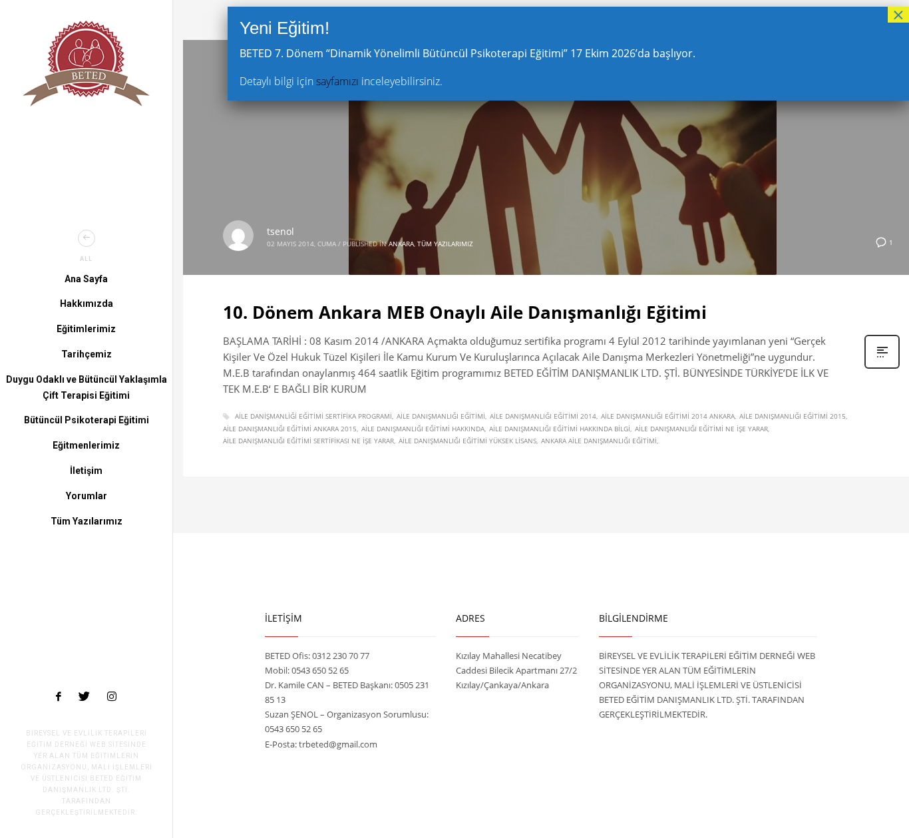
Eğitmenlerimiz (86, 445)
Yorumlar (86, 496)
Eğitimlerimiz (86, 328)
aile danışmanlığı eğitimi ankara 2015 (290, 428)
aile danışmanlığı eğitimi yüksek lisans (467, 440)
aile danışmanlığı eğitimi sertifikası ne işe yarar (308, 440)
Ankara (401, 243)
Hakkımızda (86, 303)
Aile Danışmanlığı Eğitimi (441, 416)
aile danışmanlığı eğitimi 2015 (792, 416)
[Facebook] (58, 696)
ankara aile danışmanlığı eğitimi (599, 440)
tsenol (280, 231)
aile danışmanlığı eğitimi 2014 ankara (668, 416)
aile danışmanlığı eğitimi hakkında (422, 428)
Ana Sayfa (86, 279)
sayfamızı (337, 81)
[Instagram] (111, 696)
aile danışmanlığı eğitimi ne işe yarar (701, 428)
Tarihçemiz (86, 354)
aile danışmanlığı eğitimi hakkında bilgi (559, 428)
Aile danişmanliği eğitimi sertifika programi (313, 416)
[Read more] (882, 367)
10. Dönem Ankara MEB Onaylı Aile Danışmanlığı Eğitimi (465, 312)
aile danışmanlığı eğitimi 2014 (543, 416)
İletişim (86, 470)
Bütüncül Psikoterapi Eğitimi (86, 420)
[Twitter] (84, 696)
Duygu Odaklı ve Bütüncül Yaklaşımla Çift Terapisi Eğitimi (86, 387)
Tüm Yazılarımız (86, 521)
